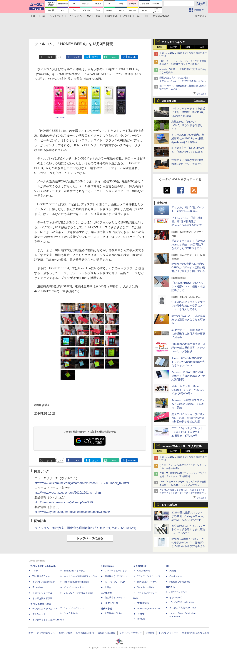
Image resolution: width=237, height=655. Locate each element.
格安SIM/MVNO (161, 16)
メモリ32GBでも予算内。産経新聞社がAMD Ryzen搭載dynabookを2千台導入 (187, 138)
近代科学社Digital (113, 613)
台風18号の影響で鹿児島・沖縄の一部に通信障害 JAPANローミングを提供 (188, 347)
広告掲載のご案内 (85, 633)
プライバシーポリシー (130, 633)
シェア (77, 57)
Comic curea (175, 576)
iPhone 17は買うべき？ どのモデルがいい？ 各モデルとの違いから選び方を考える (188, 542)
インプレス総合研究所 (43, 582)
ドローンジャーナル (42, 593)
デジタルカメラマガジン (44, 608)
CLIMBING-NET (113, 603)
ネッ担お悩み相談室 (42, 598)
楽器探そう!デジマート (116, 576)
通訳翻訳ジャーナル (147, 582)
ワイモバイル (75, 16)
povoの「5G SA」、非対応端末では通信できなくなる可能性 (188, 319)
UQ (89, 16)
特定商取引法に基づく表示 (195, 633)
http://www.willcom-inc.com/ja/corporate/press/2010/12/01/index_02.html (81, 483)
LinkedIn (132, 57)
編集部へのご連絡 (107, 633)
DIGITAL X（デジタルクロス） (79, 593)
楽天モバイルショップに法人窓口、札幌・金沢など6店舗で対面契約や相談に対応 (188, 418)
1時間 (160, 47)
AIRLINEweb (143, 570)
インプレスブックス (74, 607)
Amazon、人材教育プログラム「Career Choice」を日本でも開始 (187, 404)
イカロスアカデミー (147, 593)
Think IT (36, 570)
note (114, 57)
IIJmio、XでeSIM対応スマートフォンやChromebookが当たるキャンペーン (188, 362)
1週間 (187, 47)
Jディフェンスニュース (148, 576)
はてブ (95, 57)
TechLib (141, 618)
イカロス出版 (140, 566)
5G (138, 16)
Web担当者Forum (41, 576)
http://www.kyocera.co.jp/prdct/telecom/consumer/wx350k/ (72, 511)
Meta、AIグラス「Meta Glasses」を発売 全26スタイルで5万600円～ (188, 390)
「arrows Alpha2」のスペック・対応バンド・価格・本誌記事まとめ (188, 286)
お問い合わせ (65, 633)
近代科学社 (106, 608)
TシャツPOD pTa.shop (181, 602)
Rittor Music (107, 566)
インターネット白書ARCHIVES (48, 619)
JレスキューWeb (145, 587)
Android (127, 16)
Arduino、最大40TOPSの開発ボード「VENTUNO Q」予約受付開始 (188, 376)
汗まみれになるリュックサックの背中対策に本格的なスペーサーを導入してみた (188, 305)
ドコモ (34, 16)
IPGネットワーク (174, 597)
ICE (167, 566)
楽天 (98, 16)
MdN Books (143, 603)
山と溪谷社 (106, 593)
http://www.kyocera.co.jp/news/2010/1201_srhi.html (67, 492)
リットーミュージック (116, 570)
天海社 (172, 570)
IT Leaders (37, 587)
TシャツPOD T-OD (115, 582)
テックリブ (138, 614)
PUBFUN (170, 587)
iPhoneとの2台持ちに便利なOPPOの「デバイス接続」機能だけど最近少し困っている (188, 267)
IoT (146, 16)
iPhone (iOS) (111, 16)
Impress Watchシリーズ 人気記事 (182, 446)
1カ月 (201, 47)
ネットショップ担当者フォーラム (80, 576)
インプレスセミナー (74, 587)
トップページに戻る (89, 538)
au (43, 16)
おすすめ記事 (169, 504)
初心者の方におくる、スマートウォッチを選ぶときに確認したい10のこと (188, 529)
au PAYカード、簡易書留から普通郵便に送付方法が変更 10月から (189, 333)
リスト (60, 57)
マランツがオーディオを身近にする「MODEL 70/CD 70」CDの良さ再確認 (188, 112)
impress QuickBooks (179, 582)
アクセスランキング (173, 42)
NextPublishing (71, 613)
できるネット (39, 614)
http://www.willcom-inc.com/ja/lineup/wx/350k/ (64, 502)
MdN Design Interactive (149, 608)
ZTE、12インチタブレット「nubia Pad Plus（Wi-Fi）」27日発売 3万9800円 (188, 432)
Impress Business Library (76, 582)
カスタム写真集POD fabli (182, 607)
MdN (135, 598)
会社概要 (150, 633)
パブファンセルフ (178, 592)
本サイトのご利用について (41, 633)
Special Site (169, 100)
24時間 (173, 47)
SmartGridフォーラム (74, 570)
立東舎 (108, 587)
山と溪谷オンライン (115, 597)
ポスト (50, 57)
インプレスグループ (168, 633)
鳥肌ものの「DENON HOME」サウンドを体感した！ (187, 125)
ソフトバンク (57, 16)
